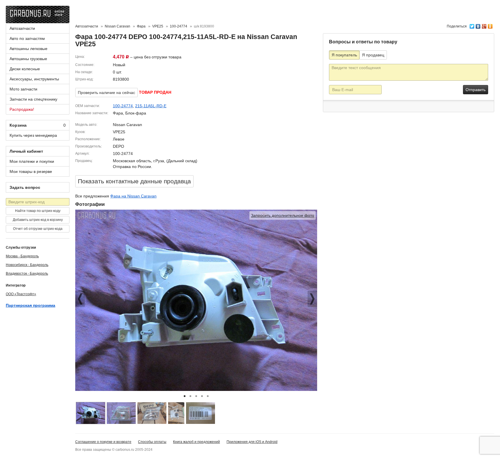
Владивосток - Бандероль (27, 274)
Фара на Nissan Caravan (133, 196)
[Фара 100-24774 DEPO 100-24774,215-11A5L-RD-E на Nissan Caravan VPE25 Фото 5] (200, 413)
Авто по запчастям (27, 38)
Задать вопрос (25, 187)
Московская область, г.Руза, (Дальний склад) (155, 160)
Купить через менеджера (33, 135)
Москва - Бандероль (22, 256)
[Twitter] (472, 25)
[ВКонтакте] (478, 25)
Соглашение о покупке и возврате (103, 442)
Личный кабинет (26, 151)
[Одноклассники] (490, 25)
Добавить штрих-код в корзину (38, 220)
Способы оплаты (152, 442)
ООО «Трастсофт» (21, 294)
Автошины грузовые (28, 58)
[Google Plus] (484, 25)
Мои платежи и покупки (32, 161)
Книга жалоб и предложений (196, 442)
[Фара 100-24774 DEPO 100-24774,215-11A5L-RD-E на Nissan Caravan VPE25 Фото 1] (90, 413)
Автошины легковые (28, 48)
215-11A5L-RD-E (150, 106)
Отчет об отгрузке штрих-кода (37, 229)
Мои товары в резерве (31, 171)
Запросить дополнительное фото (282, 215)
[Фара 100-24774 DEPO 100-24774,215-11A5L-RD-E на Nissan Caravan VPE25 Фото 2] (121, 413)
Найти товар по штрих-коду (37, 211)
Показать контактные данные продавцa (134, 181)
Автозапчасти (22, 28)
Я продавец (373, 55)
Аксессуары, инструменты (34, 79)
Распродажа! (22, 109)
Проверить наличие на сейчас (106, 92)
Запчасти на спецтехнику (33, 99)
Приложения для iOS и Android (252, 442)
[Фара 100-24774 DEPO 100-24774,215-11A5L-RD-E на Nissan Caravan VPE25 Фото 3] (152, 413)
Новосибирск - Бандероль (27, 265)
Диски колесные (25, 69)
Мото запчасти (23, 89)
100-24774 (123, 106)
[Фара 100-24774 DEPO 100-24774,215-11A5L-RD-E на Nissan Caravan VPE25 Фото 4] (176, 413)
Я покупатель (344, 55)
